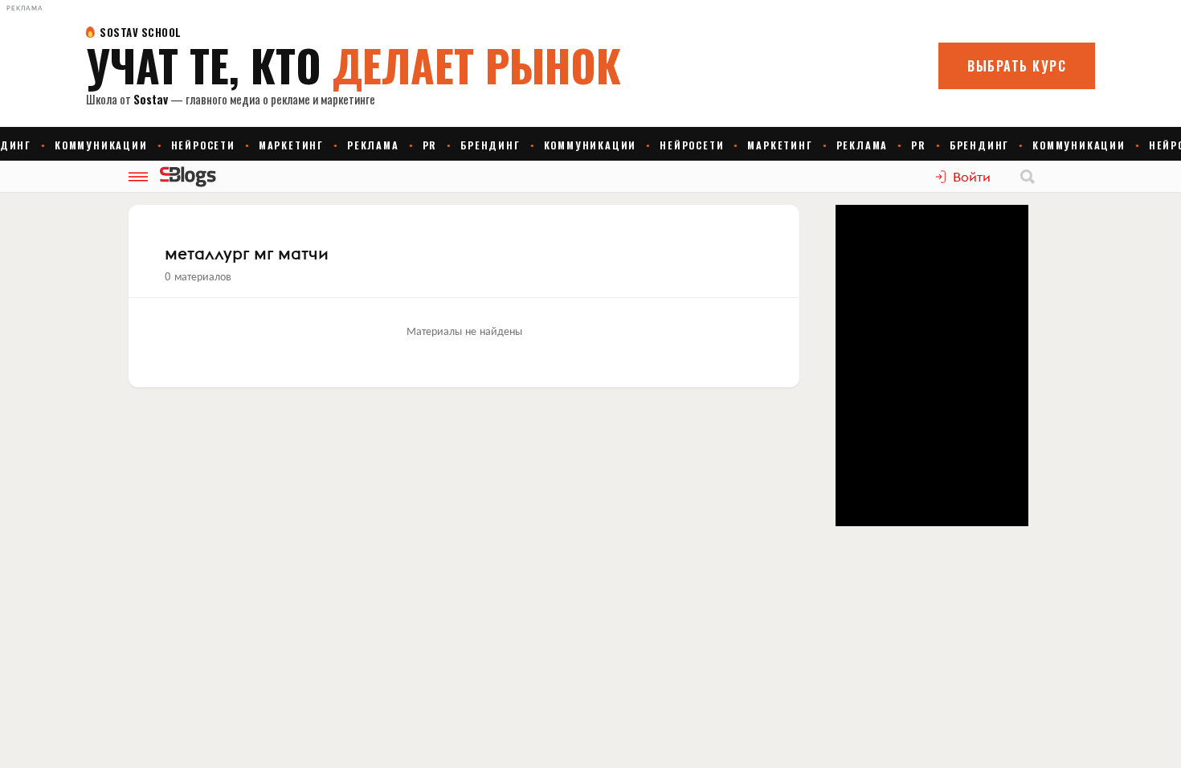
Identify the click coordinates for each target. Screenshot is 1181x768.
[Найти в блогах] (1027, 177)
